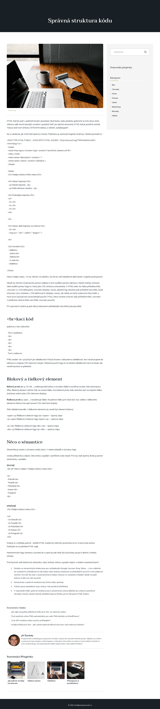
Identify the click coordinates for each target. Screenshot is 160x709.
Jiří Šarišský (27, 635)
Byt (113, 85)
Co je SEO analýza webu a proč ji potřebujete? (30, 620)
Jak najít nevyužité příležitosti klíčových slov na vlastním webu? (38, 612)
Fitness (115, 98)
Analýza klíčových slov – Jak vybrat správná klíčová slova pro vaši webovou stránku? (47, 624)
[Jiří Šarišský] (14, 640)
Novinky (115, 111)
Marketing (12, 110)
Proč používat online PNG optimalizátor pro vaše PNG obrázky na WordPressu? (45, 616)
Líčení (114, 102)
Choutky (115, 89)
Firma (114, 94)
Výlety (114, 116)
